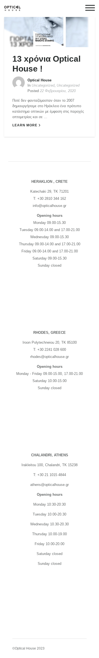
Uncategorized (43, 85)
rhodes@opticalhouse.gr (49, 357)
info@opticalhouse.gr (49, 206)
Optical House (39, 80)
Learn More (24, 125)
